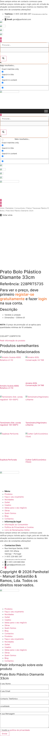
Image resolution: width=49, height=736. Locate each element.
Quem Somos (10, 628)
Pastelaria (9, 208)
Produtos (8, 609)
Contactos (9, 633)
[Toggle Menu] (46, 111)
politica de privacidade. (20, 730)
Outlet (7, 617)
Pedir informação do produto (12, 340)
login (42, 299)
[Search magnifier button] (3, 58)
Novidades (9, 614)
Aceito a (16, 730)
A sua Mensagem (7, 714)
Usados (8, 620)
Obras (7, 625)
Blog (6, 631)
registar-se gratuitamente (17, 296)
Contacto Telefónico (9, 699)
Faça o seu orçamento (14, 611)
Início (2, 208)
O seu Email (5, 691)
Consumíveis (20, 208)
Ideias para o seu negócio (16, 622)
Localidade (4, 706)
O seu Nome (5, 684)
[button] (6, 215)
